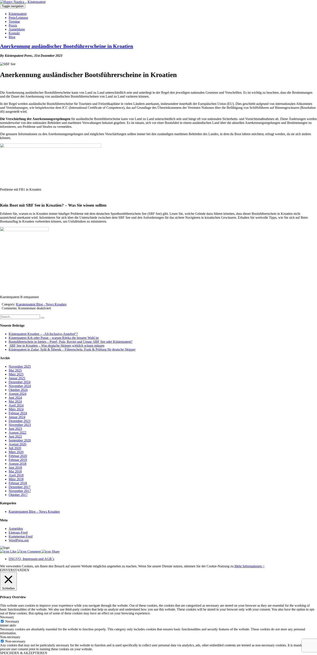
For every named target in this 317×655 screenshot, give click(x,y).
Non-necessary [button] (10, 637)
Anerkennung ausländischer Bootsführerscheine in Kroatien (66, 46)
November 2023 (20, 425)
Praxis (13, 25)
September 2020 (20, 440)
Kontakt (14, 33)
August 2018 (17, 463)
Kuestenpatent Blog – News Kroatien (34, 511)
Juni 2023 (15, 428)
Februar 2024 (18, 413)
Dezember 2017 (19, 487)
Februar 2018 (18, 483)
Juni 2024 (15, 397)
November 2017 (20, 491)
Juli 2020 (15, 448)
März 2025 (16, 374)
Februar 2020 (18, 456)
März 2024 (16, 409)
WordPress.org (19, 540)
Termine (14, 21)
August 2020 (17, 444)
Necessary (12, 621)
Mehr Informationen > (249, 566)
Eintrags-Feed (18, 532)
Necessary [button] (7, 617)
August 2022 (17, 432)
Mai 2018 (15, 471)
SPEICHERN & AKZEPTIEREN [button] (23, 653)
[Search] (42, 317)
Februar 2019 (18, 460)
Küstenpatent (18, 14)
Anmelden (16, 528)
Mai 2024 (15, 401)
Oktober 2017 (18, 495)
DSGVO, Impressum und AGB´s (31, 559)
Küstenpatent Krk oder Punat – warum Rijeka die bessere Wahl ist (54, 338)
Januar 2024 (17, 417)
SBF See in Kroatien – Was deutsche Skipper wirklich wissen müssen (56, 345)
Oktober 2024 (18, 390)
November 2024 (20, 386)
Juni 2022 (15, 436)
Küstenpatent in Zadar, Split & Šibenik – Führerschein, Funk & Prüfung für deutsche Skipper (72, 349)
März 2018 (16, 479)
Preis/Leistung (18, 17)
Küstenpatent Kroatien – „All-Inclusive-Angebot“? (43, 334)
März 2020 (16, 452)
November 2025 (20, 366)
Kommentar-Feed (21, 536)
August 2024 (17, 394)
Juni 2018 (15, 467)
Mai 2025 (15, 370)
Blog (12, 37)
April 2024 (16, 405)
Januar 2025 (17, 378)
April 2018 (16, 475)
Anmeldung (17, 29)
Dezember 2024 (19, 382)
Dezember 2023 (19, 421)
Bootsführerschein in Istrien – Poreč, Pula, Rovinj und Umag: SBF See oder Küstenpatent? (70, 341)
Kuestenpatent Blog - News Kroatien (41, 304)
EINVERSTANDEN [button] (14, 570)
